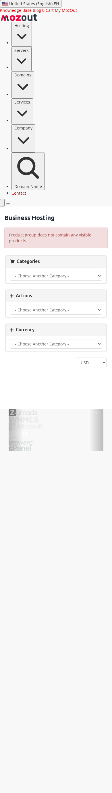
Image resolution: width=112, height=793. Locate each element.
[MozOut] (19, 17)
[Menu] (8, 204)
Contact (18, 193)
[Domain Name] (2, 202)
